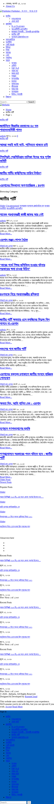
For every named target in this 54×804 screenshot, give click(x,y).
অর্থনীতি (9, 42)
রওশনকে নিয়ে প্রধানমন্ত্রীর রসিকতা (19, 294)
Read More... (6, 233)
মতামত (14, 81)
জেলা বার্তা (15, 21)
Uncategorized (12, 206)
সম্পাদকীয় (15, 78)
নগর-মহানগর (16, 18)
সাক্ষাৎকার (15, 83)
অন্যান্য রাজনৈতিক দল (20, 37)
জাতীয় (8, 16)
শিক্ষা (7, 50)
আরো (8, 60)
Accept (8, 706)
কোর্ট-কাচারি (10, 44)
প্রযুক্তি (9, 57)
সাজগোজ (15, 89)
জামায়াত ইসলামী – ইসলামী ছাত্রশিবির (25, 31)
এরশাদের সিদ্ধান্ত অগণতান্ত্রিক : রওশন (22, 185)
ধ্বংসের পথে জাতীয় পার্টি (13, 349)
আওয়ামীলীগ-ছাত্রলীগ (20, 29)
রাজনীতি (9, 24)
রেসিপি (14, 65)
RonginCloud (31, 696)
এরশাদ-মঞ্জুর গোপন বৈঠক (14, 240)
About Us (10, 6)
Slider (2, 206)
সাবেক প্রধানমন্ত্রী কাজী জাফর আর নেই (21, 214)
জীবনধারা (15, 86)
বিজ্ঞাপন (8, 97)
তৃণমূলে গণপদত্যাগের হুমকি (15, 428)
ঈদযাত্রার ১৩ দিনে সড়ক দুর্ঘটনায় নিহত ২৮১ (16, 580)
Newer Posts (6, 482)
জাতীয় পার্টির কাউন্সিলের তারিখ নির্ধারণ (20, 173)
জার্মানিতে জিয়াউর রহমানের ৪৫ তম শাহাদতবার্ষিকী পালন (19, 128)
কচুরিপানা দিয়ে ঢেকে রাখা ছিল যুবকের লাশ (15, 590)
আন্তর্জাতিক (10, 39)
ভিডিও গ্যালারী (17, 94)
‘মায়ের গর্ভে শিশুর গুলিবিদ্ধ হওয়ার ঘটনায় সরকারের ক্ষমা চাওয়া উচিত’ (22, 267)
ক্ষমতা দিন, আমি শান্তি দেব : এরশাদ (20, 403)
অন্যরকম (15, 91)
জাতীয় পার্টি (16, 34)
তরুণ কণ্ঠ (15, 68)
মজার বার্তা (15, 73)
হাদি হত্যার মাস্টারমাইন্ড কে (10, 570)
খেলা (7, 55)
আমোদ (8, 52)
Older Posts (5, 479)
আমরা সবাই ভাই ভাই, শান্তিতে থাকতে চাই (24, 145)
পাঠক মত (15, 70)
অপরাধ (14, 63)
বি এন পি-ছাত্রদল (18, 26)
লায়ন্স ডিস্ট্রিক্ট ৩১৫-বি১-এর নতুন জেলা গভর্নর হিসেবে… (20, 560)
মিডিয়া (8, 47)
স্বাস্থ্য (14, 76)
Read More (17, 706)
